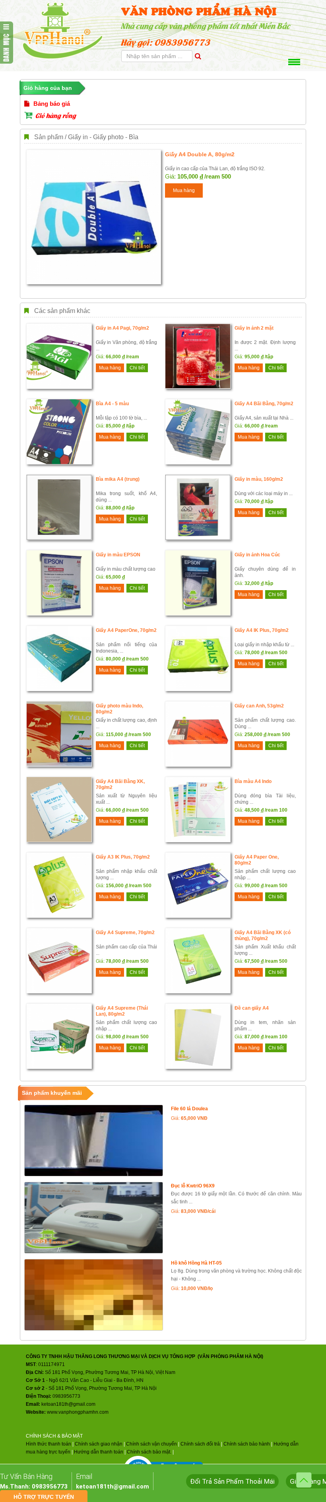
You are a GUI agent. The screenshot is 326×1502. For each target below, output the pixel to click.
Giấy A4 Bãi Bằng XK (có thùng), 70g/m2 (263, 935)
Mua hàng (184, 190)
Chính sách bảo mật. (149, 1452)
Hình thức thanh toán (48, 1444)
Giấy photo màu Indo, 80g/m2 (119, 709)
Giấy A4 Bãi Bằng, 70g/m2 (264, 403)
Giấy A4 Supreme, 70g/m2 (125, 932)
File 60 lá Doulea (189, 1108)
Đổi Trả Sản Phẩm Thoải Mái (232, 1481)
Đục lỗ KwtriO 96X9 (193, 1186)
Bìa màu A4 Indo (253, 781)
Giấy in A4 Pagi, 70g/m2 (122, 328)
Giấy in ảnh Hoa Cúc (257, 555)
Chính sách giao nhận (98, 1444)
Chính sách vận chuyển (151, 1444)
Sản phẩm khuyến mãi (52, 1093)
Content (6, 42)
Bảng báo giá (51, 103)
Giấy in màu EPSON (118, 555)
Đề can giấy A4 (252, 1008)
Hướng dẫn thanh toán (98, 1452)
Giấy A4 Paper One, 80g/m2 (257, 860)
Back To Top (304, 1480)
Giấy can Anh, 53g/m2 (259, 706)
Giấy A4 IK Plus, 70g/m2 (262, 630)
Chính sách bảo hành (246, 1444)
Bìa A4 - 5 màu (112, 403)
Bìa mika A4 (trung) (118, 479)
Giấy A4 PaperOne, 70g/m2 (126, 630)
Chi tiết (137, 368)
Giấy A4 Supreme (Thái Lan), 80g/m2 (122, 1011)
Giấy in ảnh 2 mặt (254, 328)
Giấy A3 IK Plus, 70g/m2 (123, 857)
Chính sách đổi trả (200, 1444)
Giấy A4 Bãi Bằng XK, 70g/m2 (120, 784)
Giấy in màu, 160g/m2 (259, 479)
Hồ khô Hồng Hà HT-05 (196, 1263)
